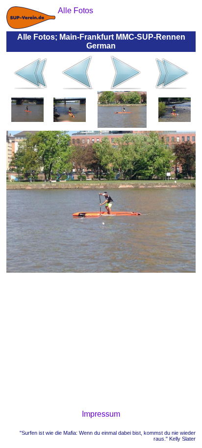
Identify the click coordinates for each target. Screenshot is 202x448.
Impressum (101, 414)
